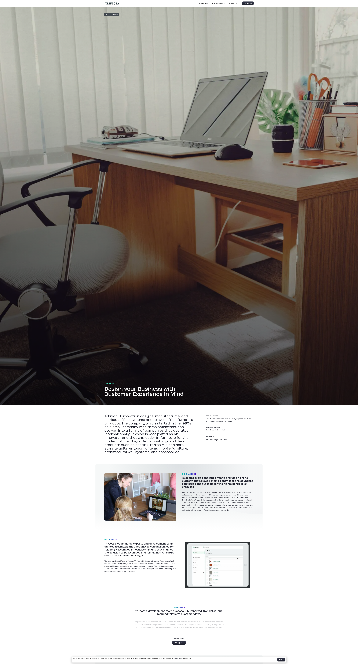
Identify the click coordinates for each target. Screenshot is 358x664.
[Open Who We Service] (224, 3)
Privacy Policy (178, 658)
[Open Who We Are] (238, 3)
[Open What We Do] (207, 3)
